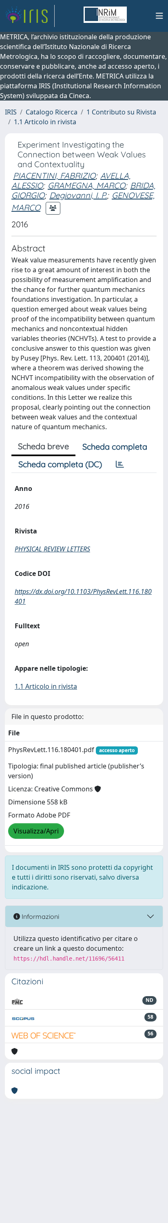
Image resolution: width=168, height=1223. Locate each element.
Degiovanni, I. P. (78, 195)
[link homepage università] (105, 16)
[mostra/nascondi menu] (159, 16)
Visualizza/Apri (36, 831)
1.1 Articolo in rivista (45, 121)
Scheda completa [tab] (114, 446)
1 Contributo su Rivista (121, 112)
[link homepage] (30, 16)
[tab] (120, 464)
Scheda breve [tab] (43, 446)
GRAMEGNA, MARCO (86, 185)
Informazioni (39, 916)
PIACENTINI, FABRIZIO (54, 175)
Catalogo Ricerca (51, 112)
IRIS (11, 112)
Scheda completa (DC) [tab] (60, 464)
